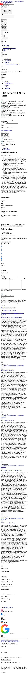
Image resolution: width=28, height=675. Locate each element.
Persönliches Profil (8, 83)
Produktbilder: (4, 299)
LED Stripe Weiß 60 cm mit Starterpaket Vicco (11, 317)
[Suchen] (2, 7)
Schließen (3, 672)
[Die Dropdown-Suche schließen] (5, 7)
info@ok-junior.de (8, 607)
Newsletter (6, 62)
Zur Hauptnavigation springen (12, 2)
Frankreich (3, 71)
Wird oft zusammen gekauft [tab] (9, 310)
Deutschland (21, 71)
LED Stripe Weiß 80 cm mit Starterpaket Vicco (11, 470)
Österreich (8, 71)
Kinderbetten (6, 45)
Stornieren (3, 659)
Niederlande (16, 71)
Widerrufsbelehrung (13, 640)
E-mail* (2, 277)
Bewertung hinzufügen (5, 242)
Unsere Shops (7, 59)
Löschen (8, 659)
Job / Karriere (7, 60)
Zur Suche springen (17, 1)
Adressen (6, 85)
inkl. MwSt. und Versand (6, 130)
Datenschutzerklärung (6, 641)
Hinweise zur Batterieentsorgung (11, 64)
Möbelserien (6, 46)
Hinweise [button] (5, 148)
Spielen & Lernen (7, 49)
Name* (2, 275)
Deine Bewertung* (5, 243)
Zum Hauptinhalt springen (7, 1)
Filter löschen (4, 30)
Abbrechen (3, 307)
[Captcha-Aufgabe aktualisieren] (2, 294)
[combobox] (7, 5)
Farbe (2, 121)
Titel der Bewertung (5, 278)
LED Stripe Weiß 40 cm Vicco (8, 420)
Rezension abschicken (11, 307)
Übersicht (6, 81)
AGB (7, 640)
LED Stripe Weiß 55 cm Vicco (8, 523)
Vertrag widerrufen (15, 641)
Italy (12, 71)
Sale (4, 50)
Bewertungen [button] (6, 149)
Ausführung (3, 122)
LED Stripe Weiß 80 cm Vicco (8, 370)
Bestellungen (7, 88)
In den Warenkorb (4, 134)
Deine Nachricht (5, 289)
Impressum (3, 640)
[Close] (8, 30)
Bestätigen (3, 74)
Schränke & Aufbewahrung (9, 48)
